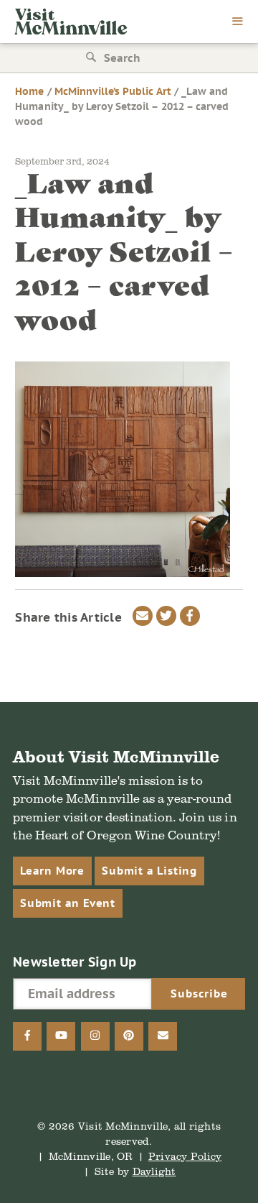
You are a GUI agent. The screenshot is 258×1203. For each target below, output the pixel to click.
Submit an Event (67, 903)
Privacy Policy (185, 1156)
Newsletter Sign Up (75, 962)
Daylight (154, 1171)
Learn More (52, 870)
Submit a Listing (149, 870)
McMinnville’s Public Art (112, 91)
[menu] (238, 22)
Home (29, 91)
